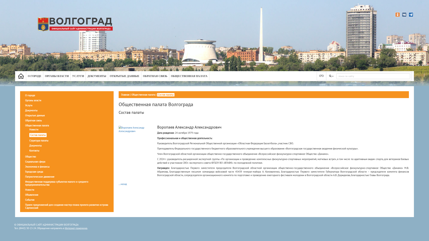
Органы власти (57, 76)
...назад (123, 184)
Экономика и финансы (37, 166)
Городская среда (34, 171)
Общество (30, 156)
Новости (33, 129)
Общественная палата (189, 76)
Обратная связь (155, 76)
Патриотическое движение (39, 176)
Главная (125, 94)
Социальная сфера (35, 161)
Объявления (31, 194)
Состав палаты (38, 135)
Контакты (34, 150)
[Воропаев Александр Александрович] (137, 129)
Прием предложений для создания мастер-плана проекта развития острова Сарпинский (66, 206)
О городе (34, 76)
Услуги (78, 76)
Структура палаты (38, 140)
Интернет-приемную (76, 228)
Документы (96, 76)
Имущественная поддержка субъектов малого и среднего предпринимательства (56, 183)
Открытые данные (124, 76)
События (29, 199)
